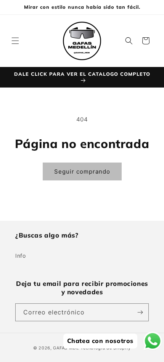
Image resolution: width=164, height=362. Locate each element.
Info (20, 255)
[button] (15, 40)
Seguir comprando (82, 171)
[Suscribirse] (140, 312)
